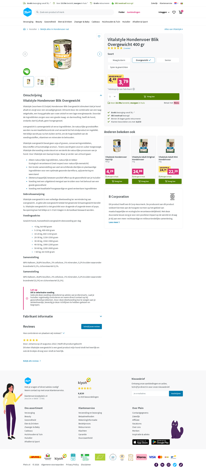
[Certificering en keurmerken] (100, 457)
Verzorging (28, 21)
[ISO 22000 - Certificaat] (113, 457)
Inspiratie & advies (141, 434)
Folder (122, 12)
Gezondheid (50, 21)
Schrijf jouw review (92, 326)
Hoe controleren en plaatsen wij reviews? (42, 333)
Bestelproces (84, 423)
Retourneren (84, 427)
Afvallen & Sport (140, 21)
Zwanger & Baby (81, 21)
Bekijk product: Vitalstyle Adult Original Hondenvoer (143, 160)
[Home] (24, 29)
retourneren (101, 3)
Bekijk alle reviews (31, 361)
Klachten (82, 430)
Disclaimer (86, 464)
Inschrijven (176, 393)
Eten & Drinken (65, 21)
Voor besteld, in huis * (72, 3)
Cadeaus (96, 21)
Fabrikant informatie (38, 316)
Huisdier (126, 21)
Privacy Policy (72, 464)
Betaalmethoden (86, 416)
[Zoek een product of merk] (37, 12)
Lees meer (114, 222)
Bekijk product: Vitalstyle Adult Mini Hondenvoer (170, 160)
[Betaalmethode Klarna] (141, 457)
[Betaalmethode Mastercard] (160, 457)
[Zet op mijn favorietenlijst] (99, 36)
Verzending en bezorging (90, 412)
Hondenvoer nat (61, 29)
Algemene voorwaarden (52, 464)
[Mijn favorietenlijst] (174, 12)
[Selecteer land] (176, 3)
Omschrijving (32, 95)
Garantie (82, 434)
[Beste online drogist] (122, 457)
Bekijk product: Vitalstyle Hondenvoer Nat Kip (116, 160)
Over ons (136, 427)
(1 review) (126, 48)
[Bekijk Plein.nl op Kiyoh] (60, 457)
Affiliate (135, 419)
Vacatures (137, 423)
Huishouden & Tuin (111, 21)
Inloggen (162, 12)
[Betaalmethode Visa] (152, 457)
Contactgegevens (140, 412)
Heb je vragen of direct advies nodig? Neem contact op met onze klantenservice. (44, 388)
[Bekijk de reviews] (115, 48)
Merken (135, 430)
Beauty (39, 21)
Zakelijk (154, 3)
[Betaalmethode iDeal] (167, 457)
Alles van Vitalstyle (173, 29)
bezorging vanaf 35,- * (39, 3)
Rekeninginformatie (87, 419)
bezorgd (120, 115)
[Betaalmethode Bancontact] (173, 457)
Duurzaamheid (85, 437)
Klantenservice (166, 3)
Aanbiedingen (133, 12)
